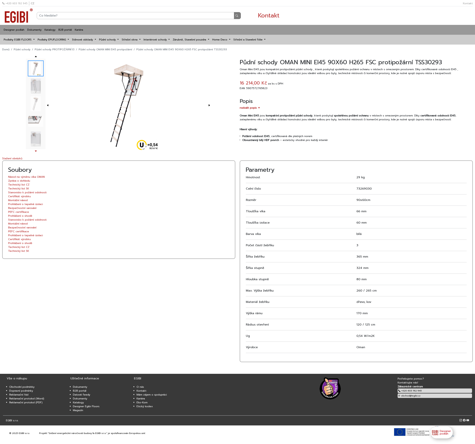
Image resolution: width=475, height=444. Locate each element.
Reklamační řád (18, 395)
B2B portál (65, 30)
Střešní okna (130, 40)
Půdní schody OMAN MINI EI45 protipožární (105, 49)
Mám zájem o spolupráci (152, 395)
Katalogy (50, 30)
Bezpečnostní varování (22, 208)
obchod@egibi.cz (410, 395)
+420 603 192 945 (16, 3)
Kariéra (79, 30)
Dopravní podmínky (21, 391)
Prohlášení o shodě (20, 216)
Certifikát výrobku (19, 196)
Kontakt (468, 3)
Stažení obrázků (12, 158)
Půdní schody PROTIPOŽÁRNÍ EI (54, 49)
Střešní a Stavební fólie (248, 40)
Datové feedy (81, 395)
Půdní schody (108, 40)
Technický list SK (18, 189)
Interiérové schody (156, 40)
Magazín (78, 410)
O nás (140, 387)
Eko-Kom (142, 402)
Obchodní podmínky (22, 387)
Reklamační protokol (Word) (26, 399)
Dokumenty (34, 30)
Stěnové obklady (83, 40)
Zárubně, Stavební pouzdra (190, 40)
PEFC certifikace (18, 212)
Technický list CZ (19, 185)
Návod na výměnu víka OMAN (26, 177)
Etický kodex (145, 406)
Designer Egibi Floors (86, 406)
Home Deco (220, 40)
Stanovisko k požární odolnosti (27, 192)
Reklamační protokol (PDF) (25, 402)
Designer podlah (14, 30)
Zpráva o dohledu (19, 181)
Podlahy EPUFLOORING (52, 40)
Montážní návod (18, 200)
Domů (5, 49)
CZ (32, 3)
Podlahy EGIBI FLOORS (18, 40)
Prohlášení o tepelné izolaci (25, 204)
